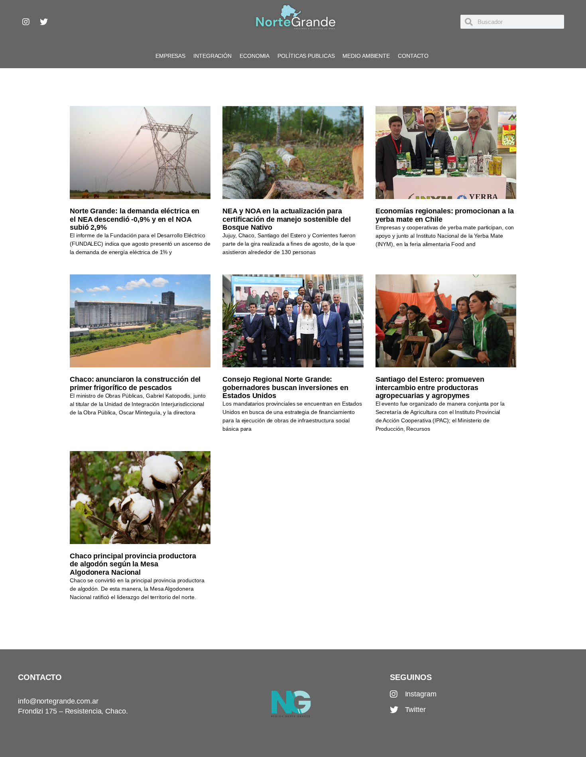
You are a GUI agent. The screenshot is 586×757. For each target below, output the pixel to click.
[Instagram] (26, 22)
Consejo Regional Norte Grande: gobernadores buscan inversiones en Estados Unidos (285, 387)
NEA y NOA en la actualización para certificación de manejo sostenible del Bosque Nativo (286, 219)
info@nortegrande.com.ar (58, 701)
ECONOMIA (254, 56)
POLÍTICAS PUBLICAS (305, 56)
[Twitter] (44, 22)
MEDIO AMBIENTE (366, 56)
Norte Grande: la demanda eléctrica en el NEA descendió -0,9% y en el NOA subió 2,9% (134, 219)
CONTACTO (413, 56)
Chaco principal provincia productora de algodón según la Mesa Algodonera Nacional (133, 564)
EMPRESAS (170, 56)
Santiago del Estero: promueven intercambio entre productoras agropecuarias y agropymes (430, 387)
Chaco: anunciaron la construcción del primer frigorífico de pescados (135, 383)
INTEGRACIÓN (212, 56)
